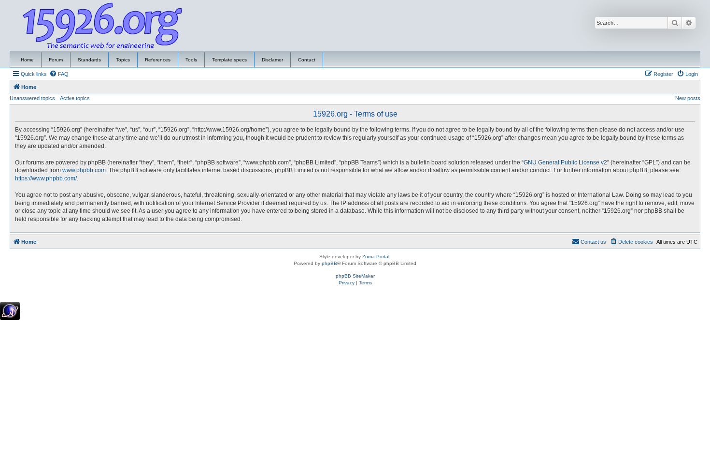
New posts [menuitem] (687, 98)
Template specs (229, 59)
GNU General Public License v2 (565, 162)
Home (27, 59)
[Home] (103, 25)
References (157, 59)
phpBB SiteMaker (355, 276)
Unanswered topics (32, 98)
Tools (191, 59)
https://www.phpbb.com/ (46, 178)
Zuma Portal (375, 256)
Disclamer (272, 59)
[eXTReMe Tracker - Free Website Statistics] (10, 311)
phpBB (329, 263)
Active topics (75, 98)
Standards (89, 59)
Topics (123, 59)
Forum (56, 59)
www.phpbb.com (84, 170)
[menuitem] (59, 74)
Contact (306, 59)
